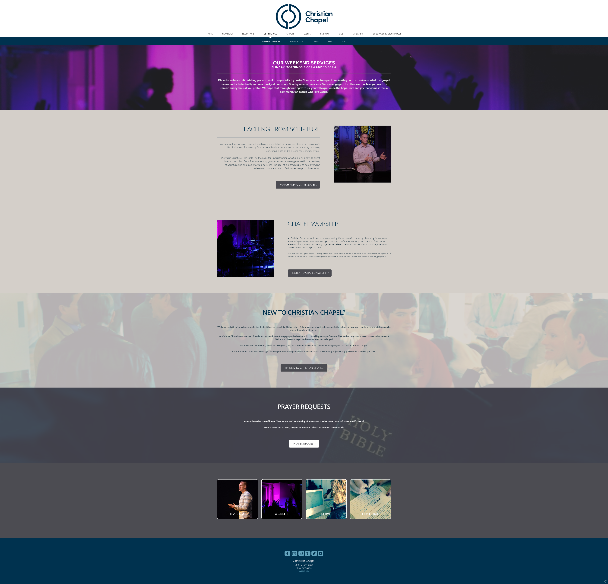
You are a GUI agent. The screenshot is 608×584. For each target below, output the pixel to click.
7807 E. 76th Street (304, 565)
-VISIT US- (304, 571)
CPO (344, 42)
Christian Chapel (304, 560)
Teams (316, 42)
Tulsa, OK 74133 (304, 568)
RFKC (330, 42)
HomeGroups (296, 42)
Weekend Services (271, 42)
